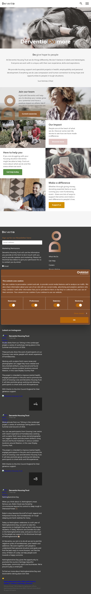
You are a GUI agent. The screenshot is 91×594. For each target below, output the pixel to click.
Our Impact (55, 124)
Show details (79, 313)
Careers (51, 265)
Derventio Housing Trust (19, 336)
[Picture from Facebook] (8, 404)
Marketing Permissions (11, 248)
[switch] (34, 305)
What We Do (53, 257)
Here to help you (12, 152)
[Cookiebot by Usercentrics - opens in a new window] (78, 272)
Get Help (52, 261)
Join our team (27, 91)
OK (74, 320)
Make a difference (59, 182)
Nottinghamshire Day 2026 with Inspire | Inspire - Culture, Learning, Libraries (20, 583)
